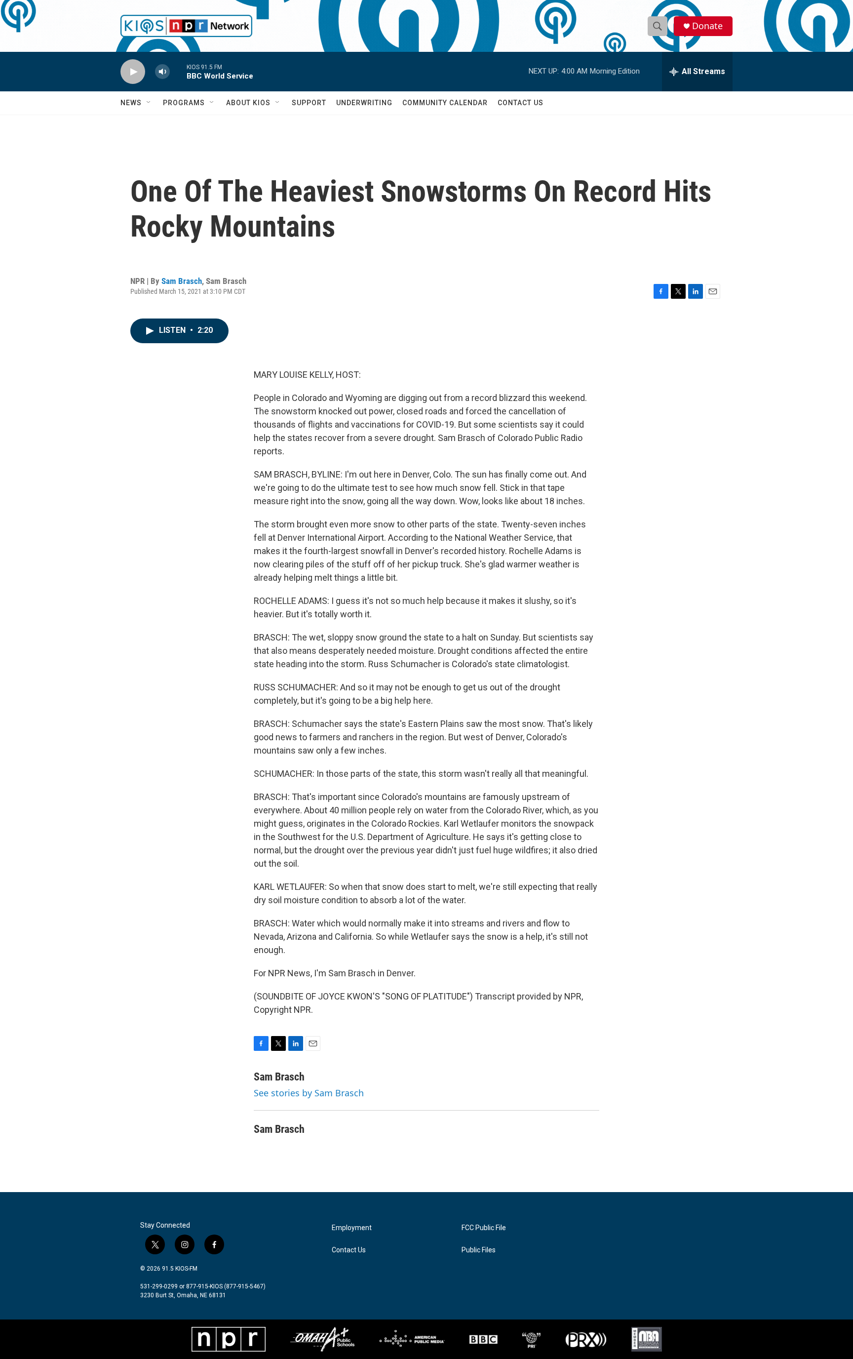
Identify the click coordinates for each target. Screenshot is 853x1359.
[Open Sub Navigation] (149, 103)
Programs (184, 103)
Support (309, 103)
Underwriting (364, 103)
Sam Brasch (181, 281)
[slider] (178, 71)
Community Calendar (445, 103)
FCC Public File (484, 1228)
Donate (707, 26)
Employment (352, 1228)
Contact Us (520, 103)
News (131, 103)
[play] (133, 72)
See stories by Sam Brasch (309, 1093)
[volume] (162, 72)
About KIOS (248, 103)
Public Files (479, 1250)
